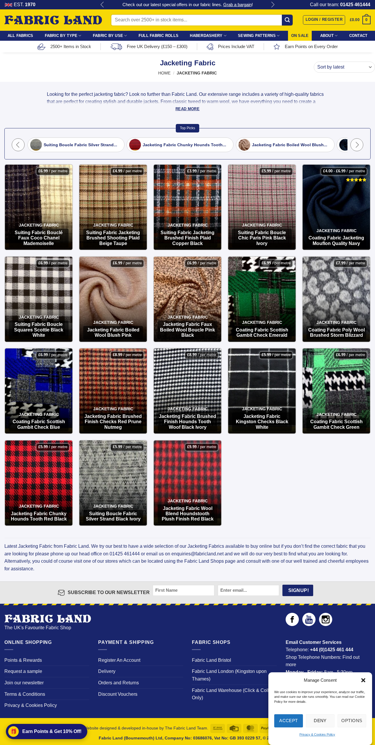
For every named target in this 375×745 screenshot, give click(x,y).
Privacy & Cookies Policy (317, 734)
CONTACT (358, 35)
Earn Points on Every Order (311, 46)
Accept (288, 720)
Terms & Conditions (24, 694)
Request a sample (23, 671)
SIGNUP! (298, 590)
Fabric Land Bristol (211, 660)
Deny (320, 720)
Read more (187, 109)
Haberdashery (206, 35)
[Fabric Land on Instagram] (325, 624)
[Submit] (287, 20)
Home (164, 73)
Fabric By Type (61, 35)
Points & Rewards (23, 660)
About (327, 35)
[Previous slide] (18, 144)
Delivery (106, 671)
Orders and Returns (118, 682)
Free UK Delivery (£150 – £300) (157, 46)
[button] (363, 680)
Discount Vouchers (117, 694)
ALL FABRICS (20, 35)
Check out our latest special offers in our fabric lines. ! (187, 4)
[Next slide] (356, 144)
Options (351, 720)
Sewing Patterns (257, 35)
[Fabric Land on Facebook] (292, 624)
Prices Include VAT (236, 46)
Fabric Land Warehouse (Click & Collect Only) (233, 694)
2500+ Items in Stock (70, 46)
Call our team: (340, 4)
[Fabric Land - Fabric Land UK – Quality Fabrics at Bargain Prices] (53, 20)
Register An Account (119, 660)
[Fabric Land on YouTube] (309, 624)
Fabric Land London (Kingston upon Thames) (229, 675)
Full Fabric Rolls (158, 35)
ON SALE (300, 35)
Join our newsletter (24, 682)
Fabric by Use (108, 35)
